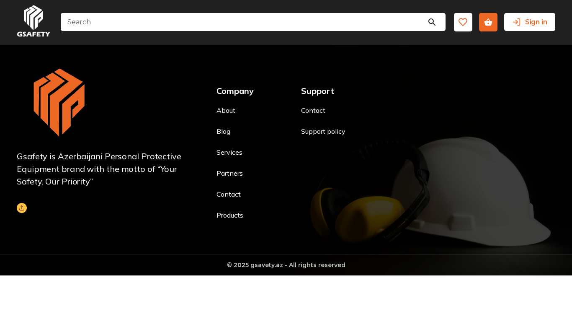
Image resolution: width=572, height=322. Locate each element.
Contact (228, 194)
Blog (223, 131)
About (225, 110)
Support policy (323, 131)
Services (229, 152)
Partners (229, 173)
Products (229, 215)
